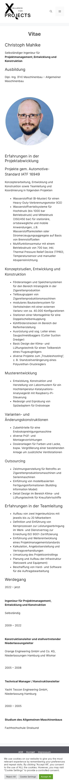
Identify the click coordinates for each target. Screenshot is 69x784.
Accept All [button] (46, 776)
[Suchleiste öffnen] (51, 11)
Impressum (44, 752)
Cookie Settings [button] (28, 776)
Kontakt (30, 752)
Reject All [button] (11, 776)
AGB (20, 752)
